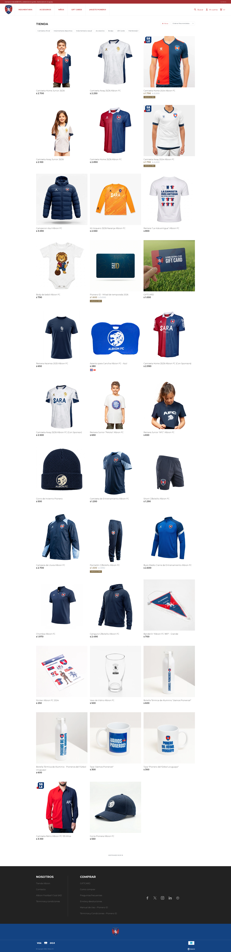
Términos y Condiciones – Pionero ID (98, 913)
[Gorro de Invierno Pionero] (61, 470)
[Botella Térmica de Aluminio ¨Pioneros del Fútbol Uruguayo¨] (61, 738)
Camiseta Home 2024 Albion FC (159, 91)
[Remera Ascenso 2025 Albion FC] (61, 334)
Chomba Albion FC (45, 634)
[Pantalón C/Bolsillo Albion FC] (115, 536)
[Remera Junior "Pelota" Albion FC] (115, 403)
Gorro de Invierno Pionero (49, 499)
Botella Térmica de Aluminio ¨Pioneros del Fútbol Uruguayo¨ (61, 768)
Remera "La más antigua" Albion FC (161, 228)
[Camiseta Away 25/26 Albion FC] (115, 61)
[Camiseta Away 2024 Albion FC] (169, 130)
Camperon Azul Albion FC (49, 228)
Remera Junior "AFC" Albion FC (159, 432)
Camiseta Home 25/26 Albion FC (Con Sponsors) (167, 363)
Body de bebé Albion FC (48, 294)
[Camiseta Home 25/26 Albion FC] (115, 130)
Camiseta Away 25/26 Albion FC (105, 91)
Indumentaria (25, 10)
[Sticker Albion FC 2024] (61, 671)
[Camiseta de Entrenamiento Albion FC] (115, 470)
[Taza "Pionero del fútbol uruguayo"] (169, 738)
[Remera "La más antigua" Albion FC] (169, 199)
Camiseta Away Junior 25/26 (50, 159)
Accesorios (45, 10)
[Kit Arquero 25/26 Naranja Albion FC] (115, 199)
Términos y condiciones (48, 901)
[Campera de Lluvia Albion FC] (61, 536)
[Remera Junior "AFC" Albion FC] (169, 403)
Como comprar (87, 889)
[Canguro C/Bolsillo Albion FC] (115, 605)
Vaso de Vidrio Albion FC (102, 700)
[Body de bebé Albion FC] (61, 265)
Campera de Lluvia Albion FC (50, 565)
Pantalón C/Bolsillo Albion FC (105, 565)
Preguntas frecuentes (91, 895)
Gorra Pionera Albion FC (102, 836)
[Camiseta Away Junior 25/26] (61, 130)
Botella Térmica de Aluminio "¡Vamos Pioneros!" (167, 700)
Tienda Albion (43, 883)
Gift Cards (76, 10)
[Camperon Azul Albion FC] (61, 199)
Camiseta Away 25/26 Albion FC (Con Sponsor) (59, 432)
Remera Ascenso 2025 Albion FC (52, 363)
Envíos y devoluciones (91, 901)
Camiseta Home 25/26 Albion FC (106, 159)
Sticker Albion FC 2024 (47, 700)
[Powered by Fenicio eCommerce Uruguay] (191, 949)
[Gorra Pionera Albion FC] (115, 807)
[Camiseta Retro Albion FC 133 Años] (61, 807)
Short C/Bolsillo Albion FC (157, 499)
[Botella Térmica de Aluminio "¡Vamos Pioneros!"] (169, 671)
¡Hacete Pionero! (97, 10)
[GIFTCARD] (169, 265)
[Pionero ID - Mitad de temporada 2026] (115, 265)
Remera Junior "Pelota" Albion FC (107, 432)
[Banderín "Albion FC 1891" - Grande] (169, 605)
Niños (61, 10)
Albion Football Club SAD (49, 895)
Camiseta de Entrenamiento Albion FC (109, 499)
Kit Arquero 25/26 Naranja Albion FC (107, 228)
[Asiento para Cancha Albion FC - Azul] (115, 334)
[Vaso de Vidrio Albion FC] (115, 671)
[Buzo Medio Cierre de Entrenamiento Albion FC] (169, 536)
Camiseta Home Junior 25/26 (50, 91)
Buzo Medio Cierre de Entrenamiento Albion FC (168, 565)
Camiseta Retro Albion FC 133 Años (53, 836)
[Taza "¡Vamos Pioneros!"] (115, 738)
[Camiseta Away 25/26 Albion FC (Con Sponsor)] (61, 403)
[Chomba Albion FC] (61, 605)
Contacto (223, 2)
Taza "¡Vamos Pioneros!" (102, 767)
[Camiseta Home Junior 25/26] (61, 61)
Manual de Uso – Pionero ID (94, 907)
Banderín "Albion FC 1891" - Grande (161, 634)
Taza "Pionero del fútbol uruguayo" (161, 767)
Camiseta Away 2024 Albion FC (159, 159)
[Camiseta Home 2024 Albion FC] (169, 61)
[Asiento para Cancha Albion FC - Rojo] (94, 370)
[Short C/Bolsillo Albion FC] (169, 470)
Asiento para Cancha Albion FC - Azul (108, 363)
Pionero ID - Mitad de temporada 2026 (109, 294)
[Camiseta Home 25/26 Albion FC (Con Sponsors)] (169, 334)
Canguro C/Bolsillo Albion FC (104, 634)
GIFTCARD (149, 294)
